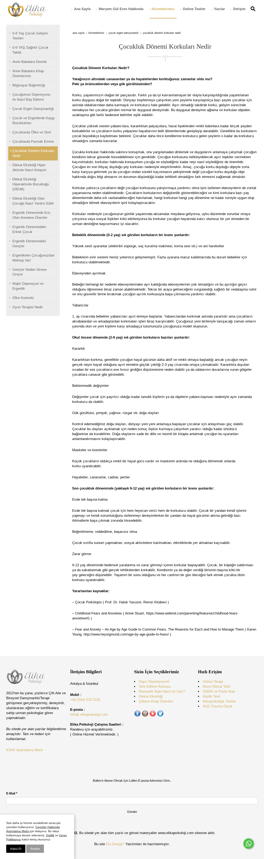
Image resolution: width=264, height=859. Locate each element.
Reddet (35, 848)
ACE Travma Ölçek (217, 706)
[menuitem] (82, 9)
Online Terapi (213, 682)
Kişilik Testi (211, 696)
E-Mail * (11, 793)
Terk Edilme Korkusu (155, 686)
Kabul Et (15, 848)
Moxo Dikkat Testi (216, 686)
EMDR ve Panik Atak (219, 691)
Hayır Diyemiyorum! (154, 682)
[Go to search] (254, 9)
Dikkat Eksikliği (151, 696)
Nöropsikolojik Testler (219, 701)
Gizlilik (50, 835)
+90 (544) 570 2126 (85, 700)
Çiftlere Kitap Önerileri (156, 701)
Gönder (132, 811)
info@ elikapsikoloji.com (89, 715)
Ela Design (115, 844)
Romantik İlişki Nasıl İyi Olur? (162, 691)
